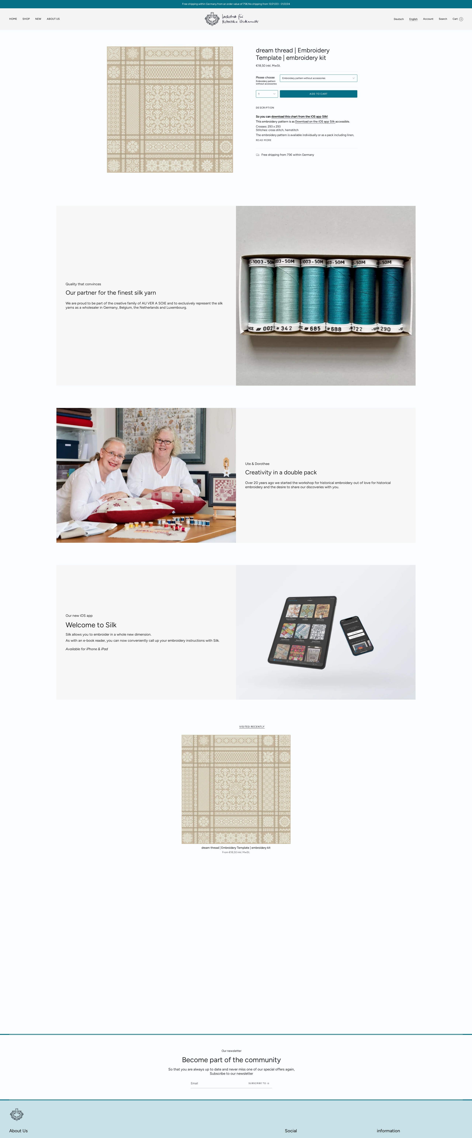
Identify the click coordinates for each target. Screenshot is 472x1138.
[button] (26, 19)
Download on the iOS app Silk (315, 121)
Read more (264, 140)
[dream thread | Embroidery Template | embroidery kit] (236, 789)
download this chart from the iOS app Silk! (299, 116)
